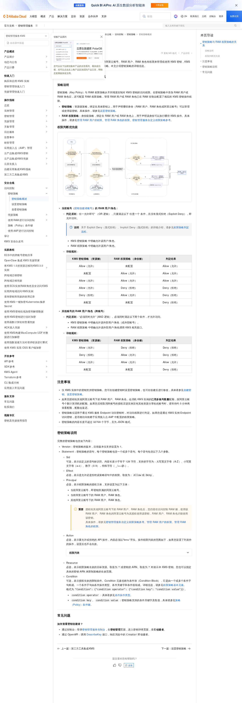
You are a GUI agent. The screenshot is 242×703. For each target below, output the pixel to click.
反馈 (130, 665)
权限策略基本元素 (173, 585)
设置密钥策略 (107, 110)
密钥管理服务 (25, 25)
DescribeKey (94, 634)
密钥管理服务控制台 (93, 629)
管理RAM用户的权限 (89, 120)
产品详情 (185, 52)
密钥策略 (131, 34)
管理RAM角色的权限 (117, 120)
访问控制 (119, 34)
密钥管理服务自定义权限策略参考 (151, 120)
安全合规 (107, 34)
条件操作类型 (122, 595)
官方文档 (9, 25)
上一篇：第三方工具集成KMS (77, 648)
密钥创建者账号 (83, 208)
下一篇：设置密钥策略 (173, 648)
